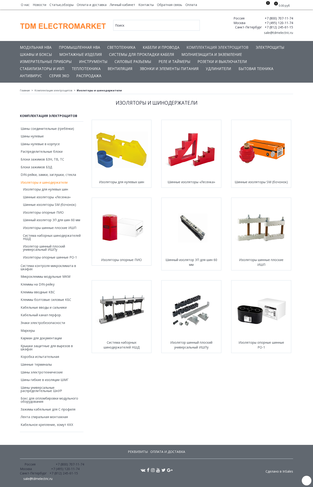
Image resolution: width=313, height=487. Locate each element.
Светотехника (121, 47)
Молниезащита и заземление (211, 54)
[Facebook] (148, 470)
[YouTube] (158, 470)
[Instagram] (153, 470)
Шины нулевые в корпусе (40, 144)
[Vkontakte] (143, 470)
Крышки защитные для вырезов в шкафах (47, 347)
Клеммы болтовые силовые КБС (46, 299)
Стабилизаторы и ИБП (42, 68)
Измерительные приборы (46, 61)
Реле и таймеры (174, 61)
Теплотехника (86, 68)
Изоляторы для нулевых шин (121, 182)
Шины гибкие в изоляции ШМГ (45, 380)
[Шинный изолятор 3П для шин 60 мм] (191, 227)
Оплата (191, 5)
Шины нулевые (32, 136)
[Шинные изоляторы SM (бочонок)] (261, 149)
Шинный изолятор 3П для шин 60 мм (191, 262)
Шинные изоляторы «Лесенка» (191, 182)
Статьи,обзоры (61, 5)
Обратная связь (169, 5)
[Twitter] (163, 470)
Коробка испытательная (40, 356)
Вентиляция (120, 68)
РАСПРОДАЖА (88, 75)
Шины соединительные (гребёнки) (47, 128)
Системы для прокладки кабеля (141, 54)
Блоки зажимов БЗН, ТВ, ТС (42, 159)
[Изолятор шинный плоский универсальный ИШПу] (191, 310)
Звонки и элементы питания (169, 68)
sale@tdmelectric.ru (278, 32)
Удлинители (218, 68)
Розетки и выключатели (222, 61)
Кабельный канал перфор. (41, 315)
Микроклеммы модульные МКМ (45, 276)
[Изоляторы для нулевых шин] (121, 149)
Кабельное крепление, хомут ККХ (47, 424)
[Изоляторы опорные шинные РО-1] (261, 310)
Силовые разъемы (133, 61)
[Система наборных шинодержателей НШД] (121, 310)
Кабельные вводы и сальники (44, 307)
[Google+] (170, 470)
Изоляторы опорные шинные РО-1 (261, 344)
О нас (25, 5)
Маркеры (28, 330)
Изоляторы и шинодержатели (44, 182)
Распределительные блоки (42, 151)
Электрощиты (270, 47)
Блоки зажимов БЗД (36, 167)
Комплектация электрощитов (217, 47)
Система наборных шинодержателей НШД (122, 344)
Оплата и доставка (92, 5)
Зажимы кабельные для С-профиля (48, 409)
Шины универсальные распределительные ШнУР (41, 389)
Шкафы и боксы (36, 54)
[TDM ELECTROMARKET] (63, 25)
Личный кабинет (122, 5)
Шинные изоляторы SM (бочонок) (261, 182)
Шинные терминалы (36, 364)
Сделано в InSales (279, 471)
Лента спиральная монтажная (44, 417)
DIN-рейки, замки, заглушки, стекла (48, 174)
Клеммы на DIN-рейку (38, 284)
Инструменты (93, 61)
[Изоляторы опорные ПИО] (121, 227)
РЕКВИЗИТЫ (138, 451)
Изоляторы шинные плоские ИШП (261, 262)
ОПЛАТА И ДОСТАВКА (167, 451)
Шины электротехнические (42, 372)
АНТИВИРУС (31, 75)
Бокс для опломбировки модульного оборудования (49, 400)
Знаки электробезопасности (43, 323)
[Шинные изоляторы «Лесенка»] (191, 149)
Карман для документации (41, 338)
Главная (25, 90)
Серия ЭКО (59, 75)
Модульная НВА (36, 47)
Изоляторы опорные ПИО (121, 260)
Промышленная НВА (79, 47)
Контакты (146, 5)
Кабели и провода (161, 47)
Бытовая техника (256, 68)
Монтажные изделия (80, 54)
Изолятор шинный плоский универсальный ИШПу (191, 344)
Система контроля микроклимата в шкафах (48, 267)
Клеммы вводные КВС (38, 292)
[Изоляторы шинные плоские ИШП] (261, 227)
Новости (39, 5)
